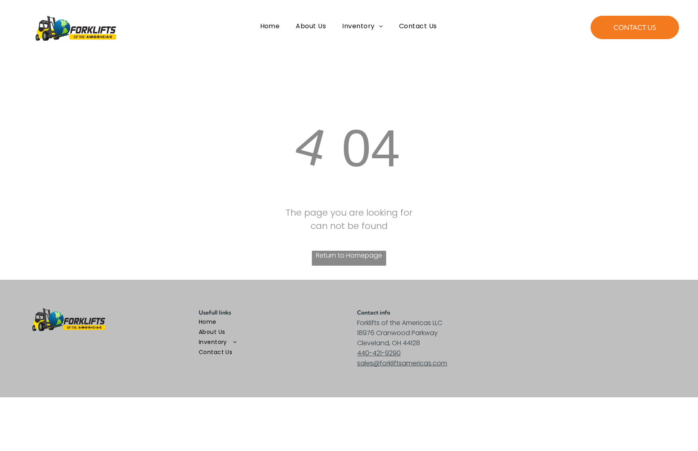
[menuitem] (270, 26)
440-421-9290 (379, 353)
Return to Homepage (349, 255)
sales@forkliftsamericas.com (402, 363)
